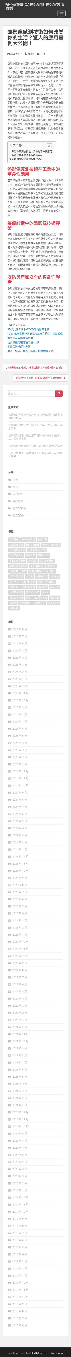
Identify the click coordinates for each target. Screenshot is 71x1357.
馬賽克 (13, 602)
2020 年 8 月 (19, 1140)
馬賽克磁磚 (53, 602)
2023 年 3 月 (19, 920)
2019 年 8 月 (19, 1226)
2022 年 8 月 (19, 970)
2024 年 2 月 (19, 842)
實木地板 (51, 565)
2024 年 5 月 (19, 821)
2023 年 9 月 (19, 877)
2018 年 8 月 (19, 1311)
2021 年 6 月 (19, 1069)
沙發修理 (50, 581)
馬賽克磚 (14, 608)
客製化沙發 (43, 555)
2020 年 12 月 (20, 1112)
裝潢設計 (18, 501)
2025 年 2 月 (19, 757)
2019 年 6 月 (19, 1240)
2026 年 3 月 (19, 664)
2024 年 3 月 (19, 835)
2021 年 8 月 (19, 1055)
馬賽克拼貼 (24, 602)
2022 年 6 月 (19, 984)
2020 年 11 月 (20, 1119)
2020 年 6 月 (19, 1154)
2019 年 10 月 (20, 1211)
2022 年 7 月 (19, 977)
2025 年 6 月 (19, 728)
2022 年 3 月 (19, 1005)
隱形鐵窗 (54, 597)
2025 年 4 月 (19, 743)
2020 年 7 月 (19, 1147)
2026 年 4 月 (19, 657)
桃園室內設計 (28, 581)
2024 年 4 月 (19, 828)
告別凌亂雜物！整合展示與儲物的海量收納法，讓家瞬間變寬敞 (35, 437)
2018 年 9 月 (19, 1304)
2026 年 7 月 (19, 636)
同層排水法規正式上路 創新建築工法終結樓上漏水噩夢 (35, 426)
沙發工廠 (14, 587)
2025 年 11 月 (20, 693)
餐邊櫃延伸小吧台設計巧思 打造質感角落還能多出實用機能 (35, 416)
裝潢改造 (18, 494)
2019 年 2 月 (19, 1268)
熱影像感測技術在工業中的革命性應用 (32, 151)
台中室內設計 (32, 544)
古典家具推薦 (28, 539)
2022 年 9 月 (19, 963)
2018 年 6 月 (19, 1325)
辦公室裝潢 (19, 508)
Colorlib (33, 1353)
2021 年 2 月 (19, 1098)
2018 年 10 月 (20, 1297)
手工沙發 (50, 571)
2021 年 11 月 (20, 1034)
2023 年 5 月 (19, 906)
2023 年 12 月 (20, 856)
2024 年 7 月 (19, 806)
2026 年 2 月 (19, 671)
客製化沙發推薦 (17, 560)
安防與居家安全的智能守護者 (27, 159)
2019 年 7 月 (19, 1233)
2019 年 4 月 (19, 1254)
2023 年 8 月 (19, 885)
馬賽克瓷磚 (39, 602)
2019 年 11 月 (20, 1204)
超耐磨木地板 (16, 597)
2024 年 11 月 (20, 778)
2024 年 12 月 (20, 771)
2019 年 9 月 (19, 1218)
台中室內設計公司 (51, 544)
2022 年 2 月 (19, 1012)
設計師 (45, 592)
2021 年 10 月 (20, 1041)
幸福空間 (14, 571)
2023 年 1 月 (19, 934)
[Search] (59, 393)
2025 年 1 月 (19, 764)
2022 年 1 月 (19, 1020)
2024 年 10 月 (20, 785)
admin (30, 53)
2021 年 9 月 (19, 1048)
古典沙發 (42, 539)
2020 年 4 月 (19, 1169)
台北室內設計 (16, 555)
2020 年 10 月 (20, 1126)
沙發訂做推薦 (16, 592)
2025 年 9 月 (19, 707)
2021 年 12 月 (20, 1027)
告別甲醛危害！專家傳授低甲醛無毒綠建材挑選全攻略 (35, 454)
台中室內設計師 (17, 550)
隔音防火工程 (40, 597)
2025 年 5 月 (19, 735)
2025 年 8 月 (19, 714)
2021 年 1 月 (19, 1105)
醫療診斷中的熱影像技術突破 (27, 155)
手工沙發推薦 (16, 576)
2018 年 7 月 (19, 1318)
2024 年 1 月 (19, 849)
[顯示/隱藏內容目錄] (48, 146)
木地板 (29, 576)
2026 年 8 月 (19, 629)
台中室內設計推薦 (37, 550)
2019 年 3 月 (19, 1261)
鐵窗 (28, 597)
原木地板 (14, 539)
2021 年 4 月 (19, 1083)
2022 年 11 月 (20, 949)
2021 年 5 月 (19, 1076)
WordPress (57, 1353)
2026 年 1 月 (19, 679)
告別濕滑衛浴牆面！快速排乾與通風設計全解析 (35, 445)
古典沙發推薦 (16, 544)
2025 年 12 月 (20, 686)
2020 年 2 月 (19, 1183)
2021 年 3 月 (19, 1091)
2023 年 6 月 (19, 899)
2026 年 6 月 (19, 643)
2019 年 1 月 (19, 1275)
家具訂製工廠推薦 (18, 565)
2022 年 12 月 (20, 941)
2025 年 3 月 (19, 750)
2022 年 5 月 (19, 991)
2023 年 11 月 (20, 863)
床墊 (24, 571)
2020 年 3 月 (19, 1176)
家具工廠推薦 (46, 560)
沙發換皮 (42, 587)
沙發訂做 (54, 587)
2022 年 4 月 (19, 998)
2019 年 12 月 (20, 1197)
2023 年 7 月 (19, 892)
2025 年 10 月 (20, 700)
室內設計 (32, 560)
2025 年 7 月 (19, 721)
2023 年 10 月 (20, 870)
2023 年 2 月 (19, 927)
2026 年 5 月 (19, 650)
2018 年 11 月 (20, 1289)
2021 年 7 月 (19, 1062)
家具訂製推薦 (37, 565)
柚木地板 (14, 581)
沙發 (40, 581)
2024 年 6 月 (19, 814)
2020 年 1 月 (19, 1190)
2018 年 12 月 (20, 1282)
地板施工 (30, 555)
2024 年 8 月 (19, 799)
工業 (43, 53)
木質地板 (54, 576)
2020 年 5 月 (19, 1162)
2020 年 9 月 (19, 1133)
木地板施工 (41, 576)
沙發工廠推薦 (28, 587)
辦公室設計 (19, 515)
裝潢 (15, 487)
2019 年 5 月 (19, 1247)
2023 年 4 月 (19, 913)
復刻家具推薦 (35, 571)
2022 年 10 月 (20, 956)
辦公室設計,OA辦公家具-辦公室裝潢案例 (34, 5)
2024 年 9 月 (19, 792)
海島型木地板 (32, 592)
